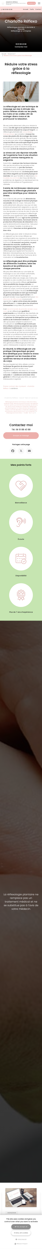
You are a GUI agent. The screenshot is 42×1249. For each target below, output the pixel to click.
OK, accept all (21, 1227)
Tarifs (32, 9)
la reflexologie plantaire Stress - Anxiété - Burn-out (21, 412)
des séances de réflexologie (20, 298)
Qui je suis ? (11, 54)
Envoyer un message (21, 435)
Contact (38, 9)
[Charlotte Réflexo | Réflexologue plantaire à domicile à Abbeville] (3, 3)
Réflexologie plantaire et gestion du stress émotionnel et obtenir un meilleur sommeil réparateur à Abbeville (21, 408)
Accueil (25, 9)
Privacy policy (21, 1244)
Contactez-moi (31, 3)
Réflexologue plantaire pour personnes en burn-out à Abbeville (21, 410)
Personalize (22, 1239)
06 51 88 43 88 (21, 44)
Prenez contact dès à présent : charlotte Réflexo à (18, 387)
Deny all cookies (21, 1233)
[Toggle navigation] (39, 3)
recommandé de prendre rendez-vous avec (20, 310)
